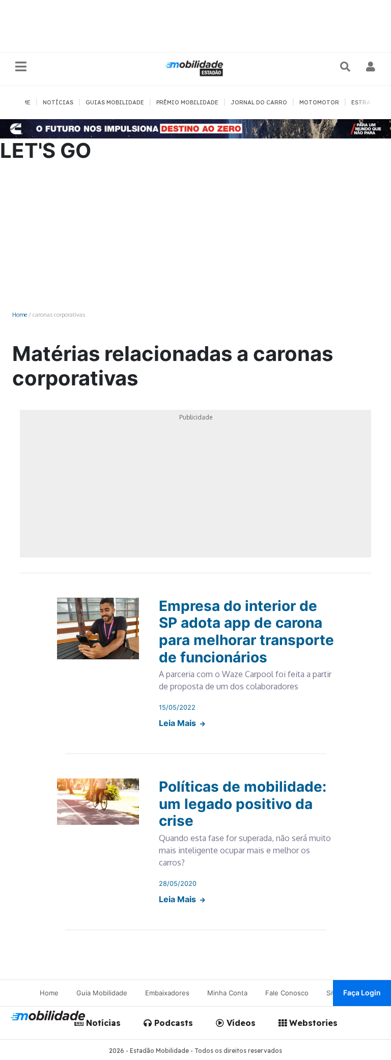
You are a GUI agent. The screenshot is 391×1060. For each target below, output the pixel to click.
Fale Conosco (287, 993)
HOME (22, 102)
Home (19, 314)
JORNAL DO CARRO (259, 102)
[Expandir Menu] (21, 67)
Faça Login (362, 992)
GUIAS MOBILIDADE (115, 102)
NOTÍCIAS (58, 102)
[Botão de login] (370, 66)
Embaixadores (167, 993)
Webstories (312, 1023)
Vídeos (240, 1023)
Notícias (102, 1023)
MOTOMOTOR (319, 102)
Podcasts (172, 1023)
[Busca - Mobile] (346, 66)
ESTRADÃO (367, 102)
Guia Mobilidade (101, 993)
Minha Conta (227, 993)
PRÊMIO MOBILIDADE (187, 102)
